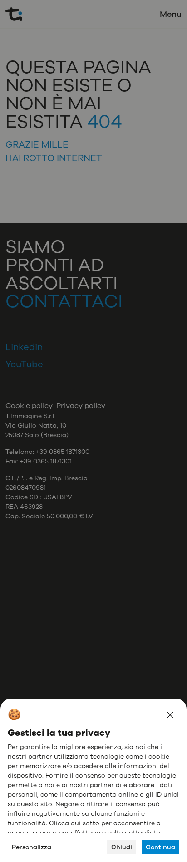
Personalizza (31, 847)
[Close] (170, 715)
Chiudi (121, 847)
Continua (160, 847)
